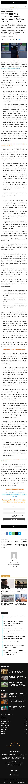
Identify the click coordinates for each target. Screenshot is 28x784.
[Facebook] (7, 39)
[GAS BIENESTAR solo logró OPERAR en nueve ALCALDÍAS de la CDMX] (7, 598)
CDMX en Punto (4, 601)
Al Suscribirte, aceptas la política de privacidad (15, 516)
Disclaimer (6, 780)
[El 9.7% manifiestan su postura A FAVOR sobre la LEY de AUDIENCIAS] (21, 598)
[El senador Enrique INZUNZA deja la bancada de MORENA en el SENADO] (4, 701)
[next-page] (4, 609)
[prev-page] (2, 609)
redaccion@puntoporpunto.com (14, 764)
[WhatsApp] (13, 39)
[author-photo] (14, 558)
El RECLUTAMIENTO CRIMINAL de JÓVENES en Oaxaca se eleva (20, 590)
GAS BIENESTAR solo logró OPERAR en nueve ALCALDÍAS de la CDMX (7, 605)
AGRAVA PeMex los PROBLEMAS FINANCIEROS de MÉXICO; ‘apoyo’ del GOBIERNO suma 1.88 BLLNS (17, 678)
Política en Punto (18, 601)
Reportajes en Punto (14, 9)
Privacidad (12, 780)
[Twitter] (10, 39)
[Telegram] (19, 39)
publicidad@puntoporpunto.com (14, 765)
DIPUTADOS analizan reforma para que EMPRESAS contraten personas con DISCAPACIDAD (17, 695)
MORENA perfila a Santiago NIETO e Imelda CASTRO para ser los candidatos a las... (17, 708)
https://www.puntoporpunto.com (14, 562)
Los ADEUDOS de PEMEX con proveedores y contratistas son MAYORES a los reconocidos (16, 671)
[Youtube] (17, 567)
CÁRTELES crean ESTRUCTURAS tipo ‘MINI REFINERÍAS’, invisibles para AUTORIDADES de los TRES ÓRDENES (17, 684)
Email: (14, 511)
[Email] (16, 39)
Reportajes (7, 9)
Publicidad (17, 780)
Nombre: (14, 506)
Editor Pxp (5, 36)
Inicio (2, 9)
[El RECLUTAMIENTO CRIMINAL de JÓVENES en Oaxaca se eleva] (21, 583)
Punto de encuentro (5, 586)
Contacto (22, 780)
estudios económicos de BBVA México (10, 68)
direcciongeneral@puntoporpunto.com (14, 763)
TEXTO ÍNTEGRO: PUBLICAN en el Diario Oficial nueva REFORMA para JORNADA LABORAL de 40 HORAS (20, 543)
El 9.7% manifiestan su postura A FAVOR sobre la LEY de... (20, 605)
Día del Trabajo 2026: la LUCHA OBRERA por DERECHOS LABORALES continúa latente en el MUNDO (6, 544)
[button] (2, 6)
